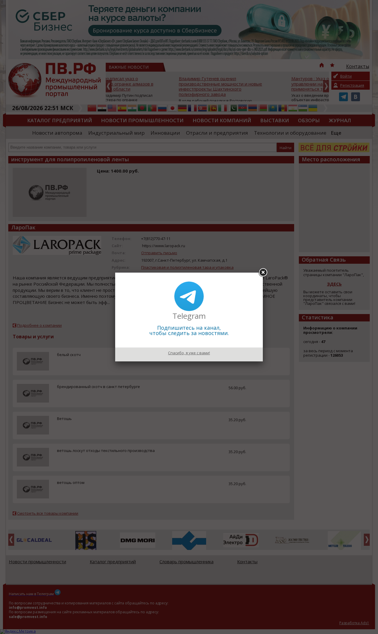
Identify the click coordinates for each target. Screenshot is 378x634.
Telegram (189, 315)
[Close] (263, 272)
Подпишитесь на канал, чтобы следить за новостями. (189, 330)
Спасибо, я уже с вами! (189, 352)
